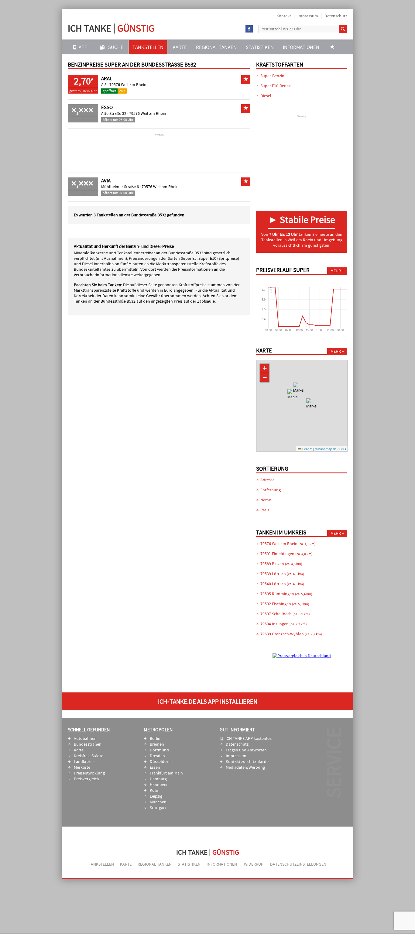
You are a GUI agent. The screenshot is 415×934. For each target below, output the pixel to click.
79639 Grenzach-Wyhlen (291, 634)
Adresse (267, 480)
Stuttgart (158, 808)
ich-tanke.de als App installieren (207, 702)
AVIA (106, 180)
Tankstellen (147, 47)
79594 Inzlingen (283, 624)
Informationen (301, 47)
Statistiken (260, 47)
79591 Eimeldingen (286, 554)
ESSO (107, 107)
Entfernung (270, 490)
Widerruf (253, 864)
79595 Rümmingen (286, 594)
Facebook (249, 29)
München (158, 802)
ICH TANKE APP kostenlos (248, 738)
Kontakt (283, 16)
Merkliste (82, 767)
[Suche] (343, 29)
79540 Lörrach (282, 584)
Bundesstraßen (87, 744)
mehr (336, 271)
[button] (298, 392)
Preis (264, 510)
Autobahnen (85, 738)
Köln (154, 790)
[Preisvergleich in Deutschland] (302, 656)
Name (265, 500)
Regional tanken (216, 47)
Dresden (157, 756)
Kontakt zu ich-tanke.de (247, 761)
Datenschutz (335, 16)
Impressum (307, 16)
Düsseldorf (160, 761)
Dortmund (159, 750)
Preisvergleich (86, 779)
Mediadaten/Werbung (245, 767)
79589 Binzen (281, 564)
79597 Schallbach (285, 614)
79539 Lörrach (282, 574)
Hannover (159, 785)
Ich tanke (111, 28)
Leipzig (156, 796)
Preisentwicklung (89, 773)
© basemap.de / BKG (330, 448)
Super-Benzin (272, 76)
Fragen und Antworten (246, 750)
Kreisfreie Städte (88, 756)
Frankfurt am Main (166, 773)
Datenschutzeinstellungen (298, 864)
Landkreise (84, 761)
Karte (180, 47)
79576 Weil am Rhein (127, 85)
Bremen (157, 744)
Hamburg (158, 779)
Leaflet (306, 448)
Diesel (265, 96)
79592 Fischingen (284, 604)
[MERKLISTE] (332, 47)
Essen (155, 767)
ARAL (106, 78)
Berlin (155, 738)
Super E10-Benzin (276, 86)
